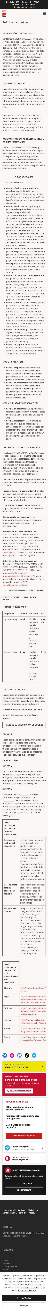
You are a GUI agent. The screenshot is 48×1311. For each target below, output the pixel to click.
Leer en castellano (24, 1190)
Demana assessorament (20, 1091)
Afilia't (5, 1260)
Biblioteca (7, 1269)
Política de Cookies (31, 1287)
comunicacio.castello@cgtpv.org (17, 576)
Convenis (6, 1263)
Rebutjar (24, 1306)
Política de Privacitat (27, 1290)
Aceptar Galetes (24, 1298)
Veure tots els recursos (24, 1135)
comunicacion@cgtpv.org (13, 573)
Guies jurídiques (9, 1266)
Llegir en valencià (24, 1184)
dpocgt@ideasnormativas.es (15, 585)
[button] (44, 14)
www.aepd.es (9, 552)
